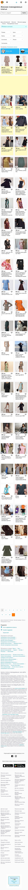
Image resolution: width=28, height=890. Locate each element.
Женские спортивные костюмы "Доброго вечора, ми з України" (20, 781)
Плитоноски (3, 787)
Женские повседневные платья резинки (9, 645)
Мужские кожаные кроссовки (19, 821)
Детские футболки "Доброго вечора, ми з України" (6, 827)
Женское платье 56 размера (7, 640)
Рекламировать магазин (12, 47)
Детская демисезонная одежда (18, 793)
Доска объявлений (5, 22)
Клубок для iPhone (19, 860)
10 (9, 614)
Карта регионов (18, 842)
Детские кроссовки (5, 858)
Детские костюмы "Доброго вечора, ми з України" (6, 814)
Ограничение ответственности (19, 852)
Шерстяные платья (5, 665)
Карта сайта (18, 840)
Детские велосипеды (6, 835)
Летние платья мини (15, 665)
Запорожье (3, 651)
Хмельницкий (10, 651)
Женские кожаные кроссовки (5, 785)
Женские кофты (5, 794)
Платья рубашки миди (5, 666)
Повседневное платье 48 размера (8, 637)
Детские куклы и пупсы (5, 848)
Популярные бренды (20, 846)
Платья (4, 23)
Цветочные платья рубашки (19, 656)
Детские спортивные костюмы (6, 863)
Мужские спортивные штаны (20, 827)
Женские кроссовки (19, 773)
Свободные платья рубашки (7, 657)
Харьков (15, 650)
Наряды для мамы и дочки (20, 785)
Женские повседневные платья (4, 791)
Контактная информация (18, 849)
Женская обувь (4, 782)
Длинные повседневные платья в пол (9, 662)
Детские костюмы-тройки (5, 820)
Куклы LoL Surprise (19, 790)
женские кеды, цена (5, 733)
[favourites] (7, 2)
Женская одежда (21, 22)
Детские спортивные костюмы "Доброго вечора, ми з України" (6, 832)
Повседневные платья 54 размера (8, 641)
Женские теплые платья (18, 654)
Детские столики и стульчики (19, 805)
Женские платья (5, 778)
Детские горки (4, 809)
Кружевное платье (18, 643)
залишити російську (14, 885)
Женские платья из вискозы (7, 660)
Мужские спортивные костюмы (20, 813)
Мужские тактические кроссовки (20, 836)
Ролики (2, 852)
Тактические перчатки (18, 824)
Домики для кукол (5, 811)
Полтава (20, 650)
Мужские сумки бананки (18, 833)
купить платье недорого (20, 688)
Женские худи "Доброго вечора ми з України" (20, 776)
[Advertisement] (14, 18)
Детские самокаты (19, 788)
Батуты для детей (5, 850)
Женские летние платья (6, 654)
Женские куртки (4, 773)
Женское (13, 22)
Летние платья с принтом (17, 666)
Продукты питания (5, 842)
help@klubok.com (19, 858)
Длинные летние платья (6, 663)
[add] (16, 2)
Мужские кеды (18, 811)
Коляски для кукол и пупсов (6, 845)
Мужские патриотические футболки (19, 817)
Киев (19, 648)
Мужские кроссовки (19, 809)
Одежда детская (5, 817)
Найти (24, 13)
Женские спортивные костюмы (6, 775)
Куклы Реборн (4, 840)
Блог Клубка (18, 844)
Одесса (14, 648)
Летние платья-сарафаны (18, 663)
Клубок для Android (19, 862)
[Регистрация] (26, 2)
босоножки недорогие (17, 731)
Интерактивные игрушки (4, 855)
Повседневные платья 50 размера (8, 638)
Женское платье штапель (6, 643)
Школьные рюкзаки (5, 860)
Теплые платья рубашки (6, 656)
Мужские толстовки (19, 830)
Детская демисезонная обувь (20, 801)
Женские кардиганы (6, 780)
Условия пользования (18, 855)
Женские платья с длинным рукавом (8, 659)
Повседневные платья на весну (7, 668)
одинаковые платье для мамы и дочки (10, 714)
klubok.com (2, 2)
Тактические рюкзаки (6, 796)
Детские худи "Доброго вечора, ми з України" (20, 798)
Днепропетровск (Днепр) (6, 650)
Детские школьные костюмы (5, 823)
